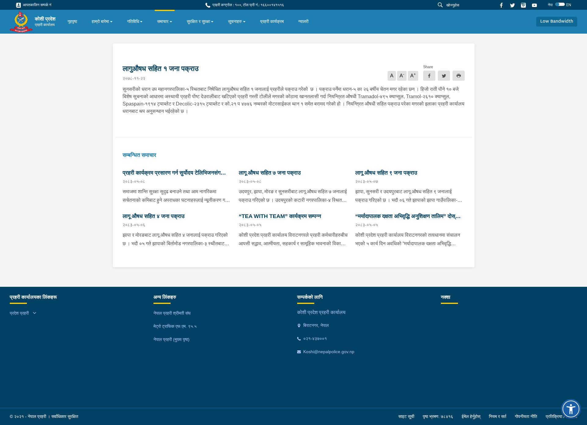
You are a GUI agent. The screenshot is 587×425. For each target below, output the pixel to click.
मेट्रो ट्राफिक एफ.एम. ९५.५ (175, 326)
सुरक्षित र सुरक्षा (198, 21)
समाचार (162, 21)
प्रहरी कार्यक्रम (272, 21)
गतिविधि (133, 21)
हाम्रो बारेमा (100, 21)
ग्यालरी (303, 21)
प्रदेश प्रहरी (19, 313)
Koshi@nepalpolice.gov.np (328, 351)
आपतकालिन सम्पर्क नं (36, 4)
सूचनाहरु (235, 21)
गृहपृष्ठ (72, 21)
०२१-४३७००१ (314, 338)
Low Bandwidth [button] (556, 21)
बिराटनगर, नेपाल (315, 325)
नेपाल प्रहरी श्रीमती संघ (171, 313)
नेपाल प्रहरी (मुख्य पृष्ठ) (171, 339)
